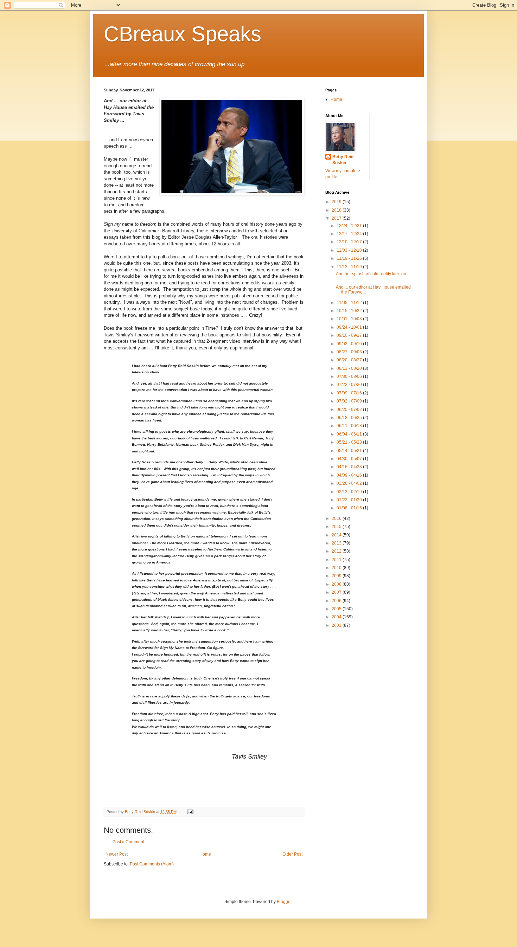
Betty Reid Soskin (342, 159)
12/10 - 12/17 (350, 241)
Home (205, 854)
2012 (337, 551)
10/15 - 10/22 (350, 310)
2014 (337, 535)
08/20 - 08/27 (350, 359)
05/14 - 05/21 (350, 450)
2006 (337, 600)
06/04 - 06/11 (350, 434)
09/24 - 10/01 (350, 327)
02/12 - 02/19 (350, 491)
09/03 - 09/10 (350, 343)
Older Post (292, 854)
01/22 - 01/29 (350, 499)
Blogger (284, 901)
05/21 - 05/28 (350, 442)
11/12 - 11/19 (350, 266)
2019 (337, 201)
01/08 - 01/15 (350, 507)
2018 (337, 210)
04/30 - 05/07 (350, 458)
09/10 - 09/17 (350, 335)
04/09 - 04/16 (350, 475)
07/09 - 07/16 (350, 393)
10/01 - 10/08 (350, 318)
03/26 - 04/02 (350, 483)
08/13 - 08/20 (350, 368)
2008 (337, 584)
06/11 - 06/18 (350, 425)
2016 (337, 518)
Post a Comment (128, 841)
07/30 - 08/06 (350, 376)
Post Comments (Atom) (152, 864)
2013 (337, 543)
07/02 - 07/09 (350, 401)
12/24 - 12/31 (350, 225)
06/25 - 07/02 (350, 409)
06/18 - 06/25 (350, 417)
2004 (337, 616)
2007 (337, 592)
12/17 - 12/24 (350, 233)
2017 (337, 218)
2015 (337, 526)
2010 (337, 567)
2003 (337, 625)
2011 (337, 559)
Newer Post (117, 854)
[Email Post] (189, 812)
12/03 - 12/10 (350, 250)
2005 (337, 608)
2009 (337, 575)
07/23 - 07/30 (350, 384)
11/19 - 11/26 (350, 258)
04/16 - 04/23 (350, 466)
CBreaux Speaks (182, 34)
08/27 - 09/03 (350, 351)
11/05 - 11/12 (350, 302)
